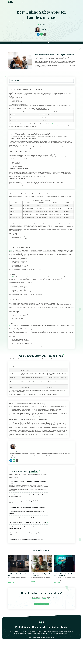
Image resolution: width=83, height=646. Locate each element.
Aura (10, 223)
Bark (10, 325)
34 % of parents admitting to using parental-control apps (62, 123)
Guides (55, 2)
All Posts (13, 457)
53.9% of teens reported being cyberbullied (54, 92)
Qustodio (11, 276)
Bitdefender (11, 250)
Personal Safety (24, 2)
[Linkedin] (38, 34)
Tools (60, 2)
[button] (71, 80)
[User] (44, 34)
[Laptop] (41, 34)
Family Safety (32, 2)
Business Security (41, 2)
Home (17, 2)
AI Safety (49, 2)
